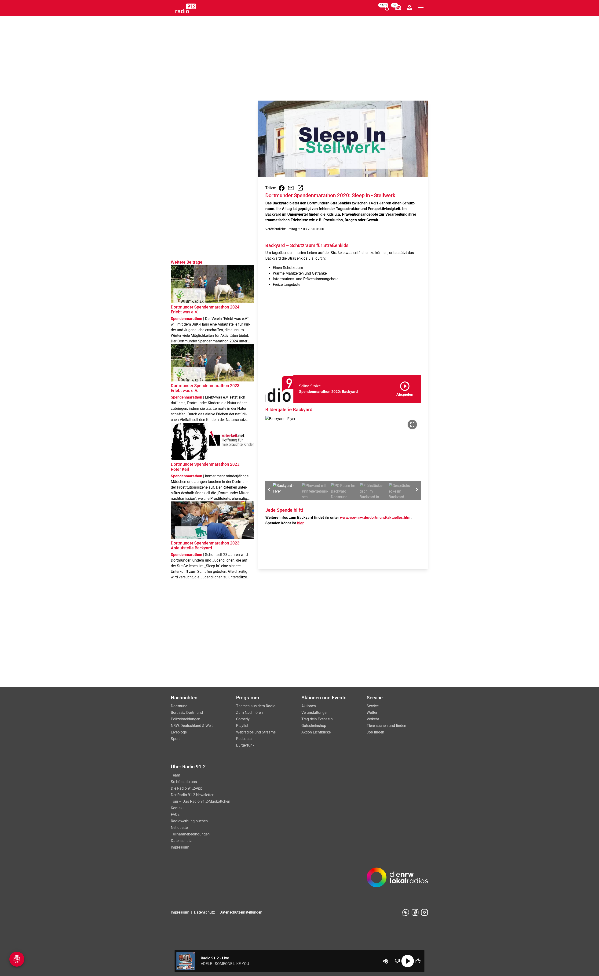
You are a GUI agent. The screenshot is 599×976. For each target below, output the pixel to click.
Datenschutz (181, 840)
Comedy (243, 719)
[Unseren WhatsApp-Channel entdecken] (405, 912)
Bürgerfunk (245, 745)
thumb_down (397, 961)
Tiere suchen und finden (386, 725)
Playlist (242, 725)
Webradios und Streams (256, 732)
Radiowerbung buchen (189, 821)
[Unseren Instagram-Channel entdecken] (424, 912)
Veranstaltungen (315, 712)
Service (373, 706)
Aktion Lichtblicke (316, 732)
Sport (175, 739)
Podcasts (244, 739)
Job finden (375, 732)
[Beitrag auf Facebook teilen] (282, 188)
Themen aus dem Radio (255, 706)
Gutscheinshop (313, 725)
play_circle (407, 961)
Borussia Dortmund (187, 712)
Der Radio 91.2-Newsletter (192, 795)
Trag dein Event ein (317, 719)
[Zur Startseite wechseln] (186, 8)
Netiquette (179, 827)
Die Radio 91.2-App (186, 788)
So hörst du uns (184, 782)
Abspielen (404, 388)
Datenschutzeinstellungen (240, 912)
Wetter (372, 712)
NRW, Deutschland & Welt (192, 725)
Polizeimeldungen (185, 719)
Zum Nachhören (249, 712)
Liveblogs (179, 732)
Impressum (180, 847)
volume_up (385, 961)
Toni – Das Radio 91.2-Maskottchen (200, 801)
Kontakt (177, 808)
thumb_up (418, 961)
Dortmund (179, 706)
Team (175, 775)
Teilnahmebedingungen (190, 834)
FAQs (175, 814)
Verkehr (373, 719)
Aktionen (308, 706)
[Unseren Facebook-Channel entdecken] (415, 912)
